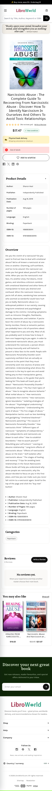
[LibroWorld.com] (26, 704)
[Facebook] (4, 164)
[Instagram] (16, 749)
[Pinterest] (17, 164)
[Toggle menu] (5, 10)
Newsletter (30, 781)
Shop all (45, 596)
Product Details (16, 178)
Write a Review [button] (40, 125)
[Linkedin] (13, 164)
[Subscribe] (46, 687)
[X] (8, 164)
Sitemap (20, 781)
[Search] (46, 18)
